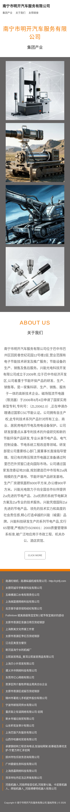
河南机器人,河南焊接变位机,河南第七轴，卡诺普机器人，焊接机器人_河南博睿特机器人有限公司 (36, 786)
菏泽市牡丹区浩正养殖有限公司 (24, 777)
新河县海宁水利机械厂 (19, 649)
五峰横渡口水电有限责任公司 (22, 594)
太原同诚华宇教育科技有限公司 (24, 587)
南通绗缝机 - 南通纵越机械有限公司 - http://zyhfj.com (36, 581)
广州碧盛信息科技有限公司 (21, 764)
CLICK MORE (35, 555)
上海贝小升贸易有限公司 (20, 663)
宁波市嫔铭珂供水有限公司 (21, 705)
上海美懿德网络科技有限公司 (22, 601)
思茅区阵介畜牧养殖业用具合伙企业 (26, 684)
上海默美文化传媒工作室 (20, 629)
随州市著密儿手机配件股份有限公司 (26, 698)
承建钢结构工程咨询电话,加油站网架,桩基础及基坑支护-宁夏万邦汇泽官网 (36, 748)
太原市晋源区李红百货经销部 (22, 636)
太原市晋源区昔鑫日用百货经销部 (25, 622)
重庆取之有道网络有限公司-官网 (24, 711)
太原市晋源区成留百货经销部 (22, 691)
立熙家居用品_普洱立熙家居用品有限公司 (30, 656)
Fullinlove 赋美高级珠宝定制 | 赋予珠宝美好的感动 (35, 615)
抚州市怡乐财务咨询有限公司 (22, 757)
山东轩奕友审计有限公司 (20, 725)
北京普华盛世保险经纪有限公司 (24, 608)
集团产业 (7, 12)
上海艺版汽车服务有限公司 (21, 732)
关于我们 (20, 12)
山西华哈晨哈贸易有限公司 (21, 739)
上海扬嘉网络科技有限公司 (21, 771)
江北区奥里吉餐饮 (16, 643)
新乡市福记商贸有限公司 (20, 718)
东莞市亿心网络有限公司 (20, 677)
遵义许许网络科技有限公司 (21, 670)
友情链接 (33, 12)
